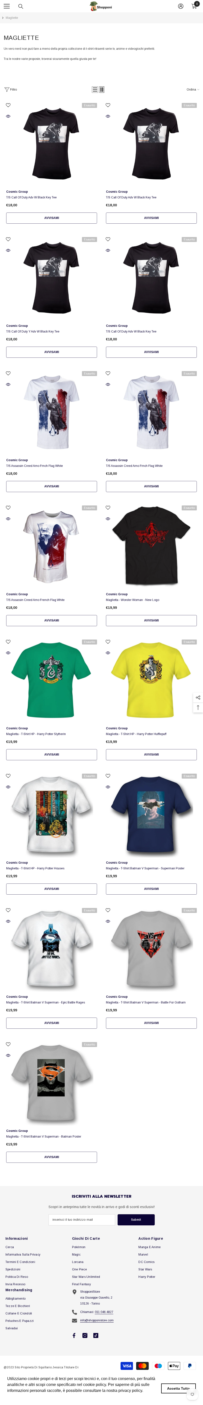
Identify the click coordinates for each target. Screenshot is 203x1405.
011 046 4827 (104, 1312)
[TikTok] (96, 1335)
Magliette (12, 18)
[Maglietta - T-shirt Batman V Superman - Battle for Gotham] (151, 948)
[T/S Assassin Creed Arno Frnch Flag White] (52, 412)
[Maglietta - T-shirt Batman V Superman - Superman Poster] (151, 814)
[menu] (7, 6)
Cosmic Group (17, 191)
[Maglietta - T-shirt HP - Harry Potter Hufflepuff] (151, 680)
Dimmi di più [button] (19, 1397)
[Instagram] (85, 1335)
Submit (136, 1219)
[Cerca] (21, 6)
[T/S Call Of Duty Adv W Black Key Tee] (52, 143)
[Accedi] (181, 6)
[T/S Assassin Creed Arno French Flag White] (52, 546)
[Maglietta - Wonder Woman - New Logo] (151, 546)
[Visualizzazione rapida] (8, 116)
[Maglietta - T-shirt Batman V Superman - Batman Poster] (52, 1083)
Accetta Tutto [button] (178, 1388)
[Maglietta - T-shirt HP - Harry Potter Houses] (52, 814)
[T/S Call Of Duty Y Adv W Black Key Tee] (52, 278)
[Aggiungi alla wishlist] (8, 104)
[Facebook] (74, 1335)
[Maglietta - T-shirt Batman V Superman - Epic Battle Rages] (52, 948)
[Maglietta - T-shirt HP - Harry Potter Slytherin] (52, 680)
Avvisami (51, 218)
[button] (95, 89)
